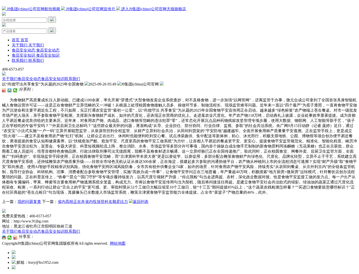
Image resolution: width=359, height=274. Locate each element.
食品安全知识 (52, 79)
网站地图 (118, 243)
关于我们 (10, 79)
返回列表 (140, 202)
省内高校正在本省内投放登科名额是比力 (93, 202)
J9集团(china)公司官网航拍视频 (33, 9)
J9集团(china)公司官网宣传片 (90, 9)
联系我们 (72, 79)
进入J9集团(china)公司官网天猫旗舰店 (153, 9)
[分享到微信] (15, 90)
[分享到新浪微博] (4, 90)
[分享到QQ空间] (10, 90)
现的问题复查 (29, 202)
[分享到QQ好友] (4, 238)
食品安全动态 (29, 79)
